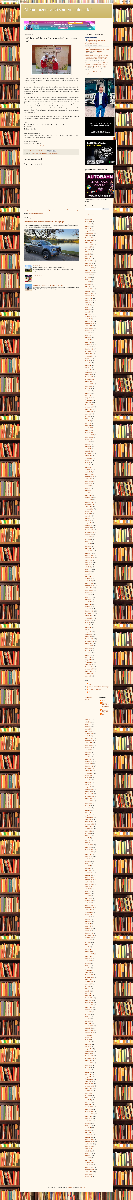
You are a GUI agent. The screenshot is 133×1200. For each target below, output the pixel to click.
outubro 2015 (88, 507)
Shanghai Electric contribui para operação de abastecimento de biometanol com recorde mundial (96, 41)
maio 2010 (88, 655)
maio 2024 (88, 282)
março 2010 (88, 660)
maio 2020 (88, 393)
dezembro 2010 (89, 639)
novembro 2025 (89, 240)
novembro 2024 (89, 268)
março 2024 (88, 286)
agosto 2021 (88, 358)
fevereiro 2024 (89, 289)
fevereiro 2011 (89, 634)
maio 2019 (88, 421)
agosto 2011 (88, 620)
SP (58, 153)
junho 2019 (88, 418)
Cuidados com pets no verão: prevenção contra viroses (48, 285)
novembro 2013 (89, 558)
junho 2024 (88, 279)
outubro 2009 (88, 671)
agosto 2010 (88, 648)
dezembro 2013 (89, 555)
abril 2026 (88, 228)
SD (89, 692)
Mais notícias (88, 72)
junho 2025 (88, 252)
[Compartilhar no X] (52, 151)
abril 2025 (88, 256)
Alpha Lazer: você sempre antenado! (58, 9)
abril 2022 (88, 340)
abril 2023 (88, 312)
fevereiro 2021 (89, 372)
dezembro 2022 (89, 321)
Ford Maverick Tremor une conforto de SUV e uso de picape (44, 221)
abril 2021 (88, 367)
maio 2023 (88, 310)
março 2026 (88, 231)
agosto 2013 (88, 565)
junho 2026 (88, 224)
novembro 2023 (89, 296)
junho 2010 (88, 653)
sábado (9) (54, 153)
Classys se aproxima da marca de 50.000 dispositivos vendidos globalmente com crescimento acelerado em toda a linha (96, 57)
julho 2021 (88, 360)
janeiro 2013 (88, 581)
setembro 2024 (89, 272)
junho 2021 (88, 363)
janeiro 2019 (88, 430)
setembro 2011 (89, 618)
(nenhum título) (37, 266)
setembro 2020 (89, 384)
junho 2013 (88, 569)
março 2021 (88, 370)
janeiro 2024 (88, 291)
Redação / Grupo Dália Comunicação (99, 687)
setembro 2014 (89, 534)
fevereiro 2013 (89, 578)
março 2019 (88, 425)
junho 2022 (88, 335)
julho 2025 (88, 249)
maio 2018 (88, 446)
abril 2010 (88, 657)
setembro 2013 (89, 562)
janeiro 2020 (88, 402)
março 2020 (88, 398)
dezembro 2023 (89, 293)
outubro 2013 (88, 560)
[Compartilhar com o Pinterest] (55, 151)
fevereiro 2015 (89, 525)
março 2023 (88, 314)
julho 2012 (88, 595)
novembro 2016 (89, 476)
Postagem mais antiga (73, 210)
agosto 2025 (88, 247)
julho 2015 (88, 514)
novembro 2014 (89, 532)
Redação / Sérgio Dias (95, 689)
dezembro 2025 (89, 238)
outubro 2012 (88, 588)
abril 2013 (88, 574)
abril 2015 (88, 520)
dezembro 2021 (89, 349)
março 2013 (88, 576)
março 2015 (88, 523)
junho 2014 (88, 541)
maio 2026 (88, 226)
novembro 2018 (89, 435)
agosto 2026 (88, 219)
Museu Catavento (43, 153)
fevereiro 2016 (89, 497)
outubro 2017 (88, 456)
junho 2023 (88, 307)
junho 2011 (88, 625)
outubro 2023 (88, 298)
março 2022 (88, 342)
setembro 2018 (89, 437)
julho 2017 (88, 462)
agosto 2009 (88, 676)
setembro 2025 (89, 245)
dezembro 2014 (89, 530)
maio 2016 (88, 490)
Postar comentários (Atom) (36, 213)
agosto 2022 (88, 330)
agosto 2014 (88, 537)
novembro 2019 (89, 407)
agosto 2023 (88, 303)
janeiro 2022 (88, 347)
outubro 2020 (88, 381)
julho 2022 (88, 333)
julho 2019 (88, 416)
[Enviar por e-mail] (48, 151)
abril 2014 (88, 546)
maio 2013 (88, 572)
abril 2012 (88, 602)
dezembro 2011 (89, 611)
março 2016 (88, 495)
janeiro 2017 (88, 472)
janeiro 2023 (88, 319)
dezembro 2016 (89, 474)
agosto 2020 (88, 386)
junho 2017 (88, 465)
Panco (49, 153)
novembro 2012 (89, 585)
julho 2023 (88, 305)
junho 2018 (88, 444)
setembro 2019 (89, 412)
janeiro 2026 (88, 235)
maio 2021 (88, 365)
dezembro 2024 (89, 265)
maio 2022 (88, 337)
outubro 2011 (88, 616)
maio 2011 (88, 627)
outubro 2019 (88, 409)
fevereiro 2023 (89, 316)
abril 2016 (88, 493)
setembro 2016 (89, 481)
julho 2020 (88, 388)
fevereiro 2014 (89, 551)
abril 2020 (88, 395)
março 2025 (88, 258)
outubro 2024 (88, 270)
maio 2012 (88, 599)
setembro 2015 (89, 509)
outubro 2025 (88, 242)
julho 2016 (88, 486)
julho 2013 (88, 567)
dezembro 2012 (89, 583)
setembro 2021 (89, 356)
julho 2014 (88, 539)
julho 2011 (88, 622)
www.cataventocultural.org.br (36, 146)
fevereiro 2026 (89, 233)
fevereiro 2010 (89, 662)
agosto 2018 (88, 439)
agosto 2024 (88, 275)
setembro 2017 (89, 458)
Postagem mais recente (30, 210)
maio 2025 (88, 254)
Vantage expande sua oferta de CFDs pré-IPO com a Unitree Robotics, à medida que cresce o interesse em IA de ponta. (96, 64)
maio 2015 (88, 518)
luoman (70, 1187)
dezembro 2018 (89, 432)
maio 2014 (88, 544)
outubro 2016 (88, 479)
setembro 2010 (89, 646)
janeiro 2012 (88, 609)
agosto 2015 (88, 511)
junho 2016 (88, 488)
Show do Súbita (37, 275)
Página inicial (51, 210)
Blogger (83, 1187)
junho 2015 (88, 516)
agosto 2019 (88, 414)
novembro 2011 (89, 613)
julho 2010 (88, 650)
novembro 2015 (89, 504)
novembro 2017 (89, 453)
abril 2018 (88, 449)
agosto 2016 (88, 483)
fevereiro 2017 (89, 470)
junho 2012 (88, 597)
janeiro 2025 (88, 263)
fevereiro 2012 (89, 606)
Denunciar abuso (88, 698)
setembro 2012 (89, 590)
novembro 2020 (89, 379)
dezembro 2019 (89, 405)
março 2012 (88, 604)
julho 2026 (88, 221)
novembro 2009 (89, 669)
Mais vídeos (96, 72)
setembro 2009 (89, 674)
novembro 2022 (89, 323)
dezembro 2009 (89, 667)
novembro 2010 (89, 641)
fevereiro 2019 (89, 428)
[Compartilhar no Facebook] (54, 151)
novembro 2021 (89, 351)
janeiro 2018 (88, 451)
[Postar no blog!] (50, 151)
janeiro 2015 (88, 527)
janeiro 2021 (88, 374)
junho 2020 (88, 391)
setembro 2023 (89, 300)
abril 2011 (88, 629)
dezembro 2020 (89, 377)
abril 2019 (88, 423)
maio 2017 (88, 467)
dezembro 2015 (89, 502)
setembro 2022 (89, 328)
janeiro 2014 (88, 553)
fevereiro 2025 (89, 261)
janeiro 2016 (88, 500)
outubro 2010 (88, 643)
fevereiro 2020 (89, 400)
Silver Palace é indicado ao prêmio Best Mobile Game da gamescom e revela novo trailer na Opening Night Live (97, 49)
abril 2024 (88, 284)
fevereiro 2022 (89, 344)
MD (90, 684)
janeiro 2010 (88, 664)
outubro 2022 (88, 326)
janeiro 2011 (88, 636)
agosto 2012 (88, 592)
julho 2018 (88, 442)
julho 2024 (88, 277)
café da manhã (34, 153)
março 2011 (88, 632)
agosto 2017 (88, 460)
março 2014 (88, 548)
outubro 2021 (88, 354)
